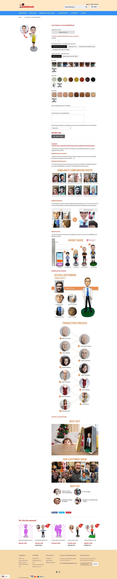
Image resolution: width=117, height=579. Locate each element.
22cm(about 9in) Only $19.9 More (61, 49)
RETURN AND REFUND (38, 564)
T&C (20, 566)
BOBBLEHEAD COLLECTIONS (47, 13)
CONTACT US (35, 558)
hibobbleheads (25, 577)
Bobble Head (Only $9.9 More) (70, 56)
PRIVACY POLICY (36, 566)
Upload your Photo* (56, 29)
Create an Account (94, 4)
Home (20, 17)
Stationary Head (57, 56)
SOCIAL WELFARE (23, 560)
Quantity (53, 38)
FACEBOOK (49, 558)
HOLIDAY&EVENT (63, 13)
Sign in (87, 4)
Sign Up (95, 564)
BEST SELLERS (33, 13)
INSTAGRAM (49, 560)
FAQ (33, 562)
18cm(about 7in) (72, 46)
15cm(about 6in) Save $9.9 (59, 46)
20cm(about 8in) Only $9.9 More (87, 46)
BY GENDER (74, 13)
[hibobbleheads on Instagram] (59, 572)
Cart (95, 6)
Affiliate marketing (50, 562)
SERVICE (83, 13)
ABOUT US (21, 558)
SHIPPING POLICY (37, 560)
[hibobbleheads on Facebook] (57, 572)
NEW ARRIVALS (23, 13)
